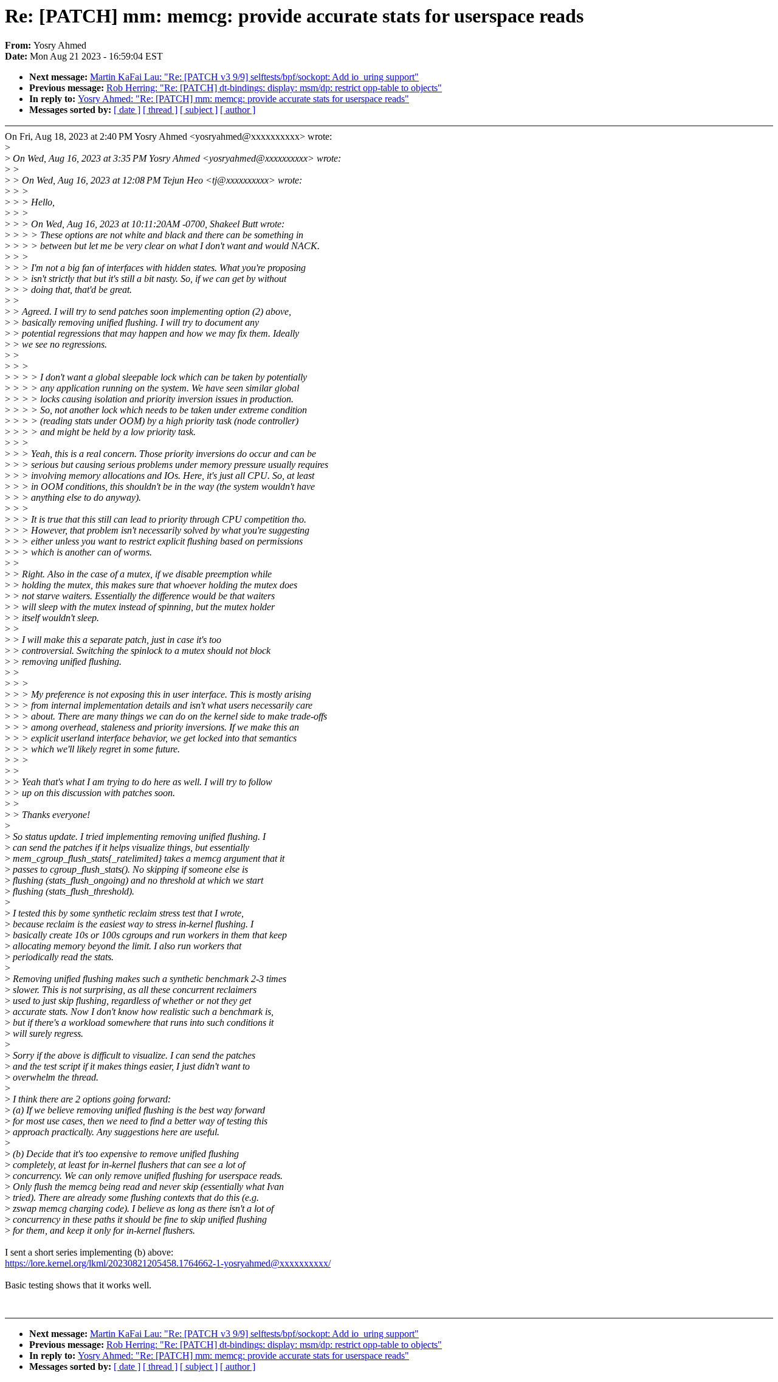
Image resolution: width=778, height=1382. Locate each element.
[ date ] (127, 110)
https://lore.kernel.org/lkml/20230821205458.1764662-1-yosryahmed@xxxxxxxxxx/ (168, 1263)
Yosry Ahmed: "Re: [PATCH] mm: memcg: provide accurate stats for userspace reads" (243, 99)
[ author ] (237, 110)
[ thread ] (160, 110)
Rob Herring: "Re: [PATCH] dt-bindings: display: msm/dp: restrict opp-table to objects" (274, 88)
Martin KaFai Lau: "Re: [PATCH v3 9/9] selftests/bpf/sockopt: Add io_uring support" (254, 77)
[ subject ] (199, 110)
